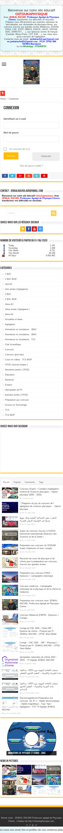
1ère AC (8, 284)
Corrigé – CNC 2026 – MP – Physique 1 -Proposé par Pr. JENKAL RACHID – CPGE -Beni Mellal (40, 645)
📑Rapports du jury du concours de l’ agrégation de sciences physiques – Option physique (40, 506)
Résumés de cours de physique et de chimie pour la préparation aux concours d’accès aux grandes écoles (38, 561)
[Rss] (22, 229)
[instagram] (40, 229)
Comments (30, 482)
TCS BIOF (10, 415)
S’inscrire (46, 156)
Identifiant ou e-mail (15, 118)
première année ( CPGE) (16, 395)
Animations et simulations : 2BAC (21, 334)
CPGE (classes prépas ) (16, 364)
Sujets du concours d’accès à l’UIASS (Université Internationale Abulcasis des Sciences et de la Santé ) (38, 534)
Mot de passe (11, 132)
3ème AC (9, 314)
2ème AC (9, 304)
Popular (17, 482)
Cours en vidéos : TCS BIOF (18, 359)
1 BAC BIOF (11, 279)
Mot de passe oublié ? (31, 165)
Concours (9, 349)
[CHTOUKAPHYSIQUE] (31, 71)
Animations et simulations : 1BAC (21, 329)
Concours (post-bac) (14, 354)
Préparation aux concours (17, 400)
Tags (41, 482)
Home (3, 99)
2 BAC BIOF (11, 299)
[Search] (53, 213)
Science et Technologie (16, 405)
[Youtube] (34, 229)
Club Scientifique (13, 344)
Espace (8, 385)
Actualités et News (14, 319)
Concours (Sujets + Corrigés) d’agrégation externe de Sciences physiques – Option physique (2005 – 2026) (39, 492)
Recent (6, 482)
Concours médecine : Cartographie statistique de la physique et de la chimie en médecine (40, 589)
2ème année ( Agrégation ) (17, 309)
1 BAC (8, 274)
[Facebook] (28, 229)
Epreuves (9, 380)
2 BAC (8, 294)
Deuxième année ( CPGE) (17, 369)
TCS (7, 410)
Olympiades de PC (14, 390)
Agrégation (10, 324)
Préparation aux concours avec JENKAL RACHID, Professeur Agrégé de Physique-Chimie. (39, 603)
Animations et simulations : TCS (20, 339)
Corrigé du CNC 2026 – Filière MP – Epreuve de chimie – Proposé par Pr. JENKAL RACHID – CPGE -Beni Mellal (38, 631)
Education (9, 374)
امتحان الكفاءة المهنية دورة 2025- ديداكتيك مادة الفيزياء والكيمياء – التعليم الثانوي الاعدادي (39, 686)
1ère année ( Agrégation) (16, 289)
